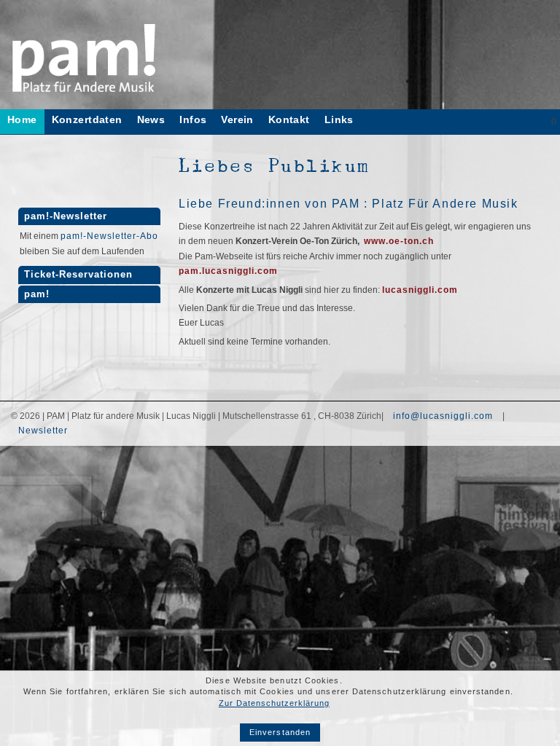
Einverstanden (280, 732)
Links (339, 119)
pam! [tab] (37, 294)
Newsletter (43, 430)
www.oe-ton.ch (399, 241)
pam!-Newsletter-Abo (109, 236)
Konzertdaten (87, 119)
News (151, 119)
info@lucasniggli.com (443, 416)
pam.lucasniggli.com (228, 271)
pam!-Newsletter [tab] (65, 216)
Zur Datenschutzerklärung (274, 703)
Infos (192, 119)
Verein (237, 119)
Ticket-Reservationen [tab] (78, 275)
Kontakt (289, 119)
